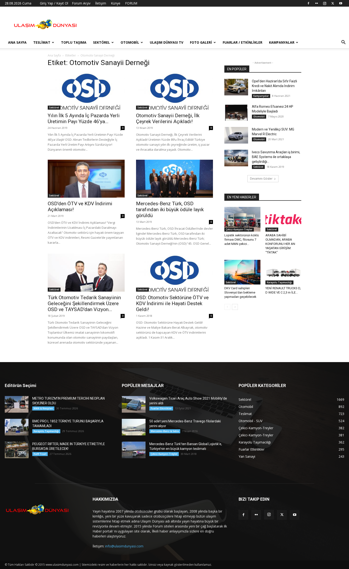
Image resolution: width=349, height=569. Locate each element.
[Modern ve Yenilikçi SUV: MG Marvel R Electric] (236, 135)
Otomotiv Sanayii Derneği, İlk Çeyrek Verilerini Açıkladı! (167, 118)
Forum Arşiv (81, 3)
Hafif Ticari (40, 454)
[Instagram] (324, 3)
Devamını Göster (261, 179)
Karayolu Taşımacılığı (279, 282)
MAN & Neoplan (43, 408)
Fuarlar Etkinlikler (161, 408)
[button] (343, 43)
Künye (115, 3)
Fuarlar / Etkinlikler (242, 42)
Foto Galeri (201, 42)
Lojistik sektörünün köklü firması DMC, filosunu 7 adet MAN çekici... (241, 239)
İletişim (100, 3)
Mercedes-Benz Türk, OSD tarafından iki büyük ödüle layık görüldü (170, 209)
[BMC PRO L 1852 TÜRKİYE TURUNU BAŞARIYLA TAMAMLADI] (16, 427)
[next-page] (235, 307)
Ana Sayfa (17, 42)
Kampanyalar (281, 42)
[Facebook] (308, 3)
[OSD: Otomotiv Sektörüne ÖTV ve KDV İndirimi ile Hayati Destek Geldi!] (174, 273)
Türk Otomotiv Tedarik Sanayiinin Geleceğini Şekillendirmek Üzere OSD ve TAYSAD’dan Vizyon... (84, 303)
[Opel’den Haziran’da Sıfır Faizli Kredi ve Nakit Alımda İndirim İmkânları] (236, 87)
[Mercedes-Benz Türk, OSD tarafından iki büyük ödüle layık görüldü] (174, 179)
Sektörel (101, 42)
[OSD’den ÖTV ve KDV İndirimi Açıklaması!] (86, 179)
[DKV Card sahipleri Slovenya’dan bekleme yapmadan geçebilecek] (242, 272)
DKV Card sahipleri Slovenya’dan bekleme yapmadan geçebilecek (240, 292)
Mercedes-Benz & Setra (165, 431)
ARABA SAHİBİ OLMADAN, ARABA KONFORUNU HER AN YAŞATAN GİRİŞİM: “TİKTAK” (280, 243)
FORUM (131, 3)
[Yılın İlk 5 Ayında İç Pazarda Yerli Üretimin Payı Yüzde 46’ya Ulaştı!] (86, 91)
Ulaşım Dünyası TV (166, 42)
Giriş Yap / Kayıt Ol (54, 3)
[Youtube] (340, 3)
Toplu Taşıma (73, 42)
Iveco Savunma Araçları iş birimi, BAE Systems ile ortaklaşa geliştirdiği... (276, 156)
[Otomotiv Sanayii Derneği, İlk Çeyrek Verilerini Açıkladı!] (174, 91)
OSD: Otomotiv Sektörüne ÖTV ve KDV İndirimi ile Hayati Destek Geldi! (172, 303)
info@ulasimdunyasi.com (124, 546)
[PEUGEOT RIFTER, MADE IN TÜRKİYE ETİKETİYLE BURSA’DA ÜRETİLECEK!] (16, 450)
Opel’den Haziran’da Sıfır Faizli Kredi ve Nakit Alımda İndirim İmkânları (274, 86)
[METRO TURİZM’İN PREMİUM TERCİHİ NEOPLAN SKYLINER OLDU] (16, 404)
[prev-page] (227, 307)
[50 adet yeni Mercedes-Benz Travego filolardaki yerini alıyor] (134, 427)
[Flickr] (316, 3)
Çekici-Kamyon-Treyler (239, 229)
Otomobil (130, 42)
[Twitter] (332, 3)
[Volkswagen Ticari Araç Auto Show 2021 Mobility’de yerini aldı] (134, 404)
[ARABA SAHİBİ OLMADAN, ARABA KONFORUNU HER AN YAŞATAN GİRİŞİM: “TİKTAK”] (283, 219)
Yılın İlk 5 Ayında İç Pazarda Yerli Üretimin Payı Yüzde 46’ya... (84, 118)
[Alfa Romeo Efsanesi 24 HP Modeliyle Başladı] (236, 112)
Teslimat (41, 42)
